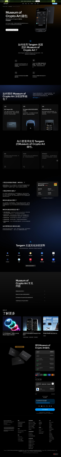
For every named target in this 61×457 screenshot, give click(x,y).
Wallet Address (41, 431)
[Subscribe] (13, 428)
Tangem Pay (20, 436)
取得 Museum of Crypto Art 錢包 (12, 29)
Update (45, 335)
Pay (28, 3)
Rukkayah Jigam (45, 331)
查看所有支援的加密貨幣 (30, 265)
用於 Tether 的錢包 (32, 427)
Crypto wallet (31, 337)
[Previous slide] (4, 161)
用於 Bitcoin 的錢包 (32, 422)
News (50, 431)
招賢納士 (50, 440)
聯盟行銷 (50, 427)
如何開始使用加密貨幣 (21, 422)
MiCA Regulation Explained (21, 432)
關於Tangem (51, 422)
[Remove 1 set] (36, 379)
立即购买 (37, 1)
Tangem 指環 (20, 439)
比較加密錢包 (20, 426)
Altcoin (40, 430)
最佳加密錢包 (20, 424)
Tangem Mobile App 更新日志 (50, 333)
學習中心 (50, 433)
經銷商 (50, 426)
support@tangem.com (7, 424)
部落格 (50, 430)
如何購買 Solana (31, 442)
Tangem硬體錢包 (20, 440)
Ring (26, 3)
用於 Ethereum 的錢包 (32, 423)
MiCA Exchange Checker (22, 430)
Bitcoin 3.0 (41, 428)
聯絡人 (50, 441)
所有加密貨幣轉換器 (32, 435)
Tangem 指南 (51, 437)
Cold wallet (35, 337)
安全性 (50, 423)
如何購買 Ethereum (32, 441)
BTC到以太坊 (31, 434)
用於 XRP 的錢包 (31, 426)
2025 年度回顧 (51, 438)
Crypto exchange (25, 337)
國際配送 (50, 424)
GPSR (40, 424)
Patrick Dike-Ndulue (6, 331)
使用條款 (40, 422)
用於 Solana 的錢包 (32, 424)
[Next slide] (57, 161)
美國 (47, 396)
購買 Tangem (55, 3)
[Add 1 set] (41, 379)
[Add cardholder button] (53, 384)
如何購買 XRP (31, 445)
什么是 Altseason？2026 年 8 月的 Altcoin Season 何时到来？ (11, 334)
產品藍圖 (50, 434)
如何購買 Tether (31, 446)
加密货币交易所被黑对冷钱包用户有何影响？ (32, 334)
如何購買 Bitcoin (31, 439)
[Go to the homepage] (6, 3)
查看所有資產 (31, 448)
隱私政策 (7, 430)
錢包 (23, 3)
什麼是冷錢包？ (20, 423)
